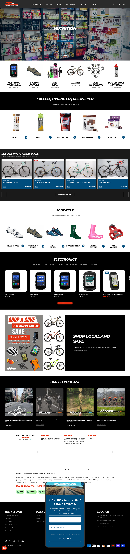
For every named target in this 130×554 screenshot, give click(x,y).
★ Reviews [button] (129, 278)
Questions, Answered (11, 515)
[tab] (37, 265)
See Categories (65, 43)
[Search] (114, 4)
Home (38, 518)
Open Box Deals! (41, 521)
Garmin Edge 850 (58, 294)
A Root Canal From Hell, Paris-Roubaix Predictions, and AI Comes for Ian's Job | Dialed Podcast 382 (79, 420)
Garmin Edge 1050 (9, 294)
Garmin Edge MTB (83, 294)
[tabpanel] (65, 284)
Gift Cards (8, 518)
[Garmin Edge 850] (65, 281)
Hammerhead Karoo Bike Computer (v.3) (113, 294)
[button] (38, 452)
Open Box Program (11, 525)
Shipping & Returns (11, 528)
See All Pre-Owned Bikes (65, 194)
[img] (25, 438)
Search (38, 515)
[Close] (82, 484)
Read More (9, 425)
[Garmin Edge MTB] (89, 281)
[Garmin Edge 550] (40, 281)
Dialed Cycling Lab (15, 545)
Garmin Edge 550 (34, 294)
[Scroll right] (125, 194)
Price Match (8, 521)
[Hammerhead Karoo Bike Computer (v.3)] (114, 281)
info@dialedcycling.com (107, 520)
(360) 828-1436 (104, 524)
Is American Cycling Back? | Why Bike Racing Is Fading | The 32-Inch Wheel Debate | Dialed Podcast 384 (18, 420)
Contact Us (8, 531)
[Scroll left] (4, 194)
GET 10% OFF (65, 539)
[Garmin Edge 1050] (16, 281)
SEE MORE (65, 303)
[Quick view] (24, 273)
